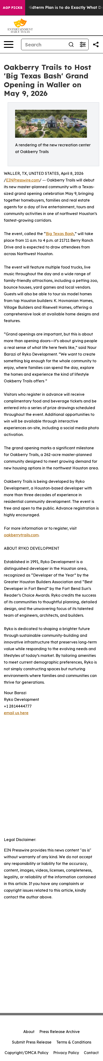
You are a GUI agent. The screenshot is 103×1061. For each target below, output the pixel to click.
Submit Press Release (32, 1042)
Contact (91, 1052)
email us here (16, 712)
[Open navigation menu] (8, 44)
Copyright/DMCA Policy (26, 1052)
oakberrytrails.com (21, 535)
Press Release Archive (59, 1031)
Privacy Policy (66, 1052)
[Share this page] (95, 44)
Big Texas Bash (60, 233)
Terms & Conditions (73, 1042)
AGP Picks (12, 7)
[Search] (71, 44)
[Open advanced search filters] (82, 44)
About (28, 1031)
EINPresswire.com (22, 180)
